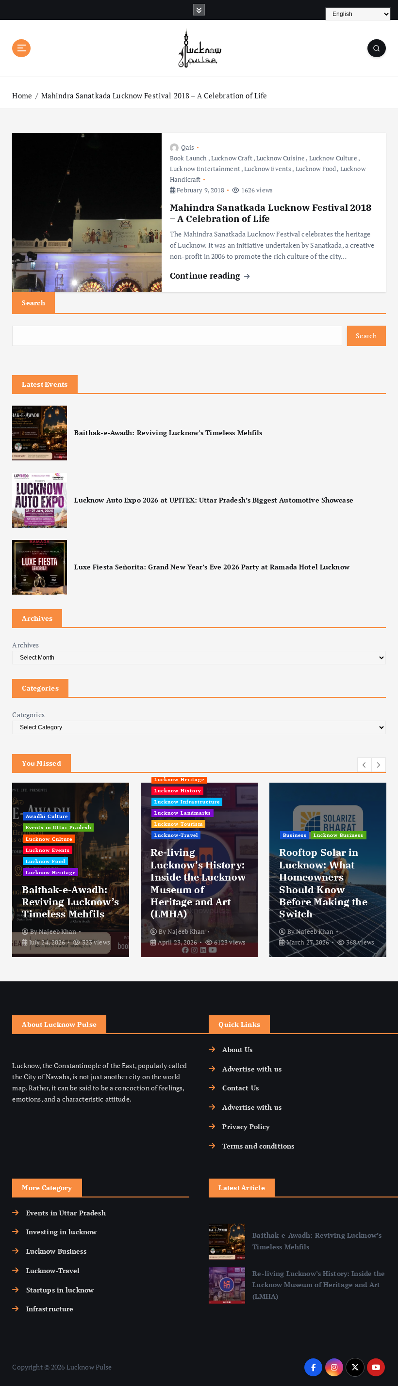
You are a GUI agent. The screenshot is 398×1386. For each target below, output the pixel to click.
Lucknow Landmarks (182, 812)
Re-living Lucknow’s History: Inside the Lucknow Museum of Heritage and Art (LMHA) (197, 883)
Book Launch (188, 158)
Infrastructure (49, 1309)
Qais (187, 147)
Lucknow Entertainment (205, 168)
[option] (70, 870)
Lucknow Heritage (51, 872)
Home (22, 95)
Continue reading (206, 275)
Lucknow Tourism (178, 823)
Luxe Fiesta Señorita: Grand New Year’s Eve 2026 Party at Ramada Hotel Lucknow (211, 567)
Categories (28, 714)
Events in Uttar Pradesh (58, 827)
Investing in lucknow (61, 1232)
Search (33, 302)
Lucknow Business (339, 835)
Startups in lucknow (60, 1290)
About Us (237, 1049)
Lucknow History (177, 790)
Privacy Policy (245, 1126)
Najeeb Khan (58, 931)
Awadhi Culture (47, 816)
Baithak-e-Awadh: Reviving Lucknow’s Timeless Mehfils (168, 432)
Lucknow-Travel (176, 835)
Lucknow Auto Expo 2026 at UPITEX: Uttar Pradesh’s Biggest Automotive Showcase (213, 500)
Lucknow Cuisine (280, 158)
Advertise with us (251, 1069)
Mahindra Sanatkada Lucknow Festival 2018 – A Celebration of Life (154, 95)
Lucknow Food (316, 168)
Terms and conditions (258, 1146)
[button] (364, 764)
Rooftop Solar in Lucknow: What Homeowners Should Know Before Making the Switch (323, 883)
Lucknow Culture (333, 158)
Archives (25, 645)
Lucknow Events (267, 168)
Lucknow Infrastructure (187, 801)
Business (295, 835)
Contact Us (240, 1088)
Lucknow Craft (231, 158)
